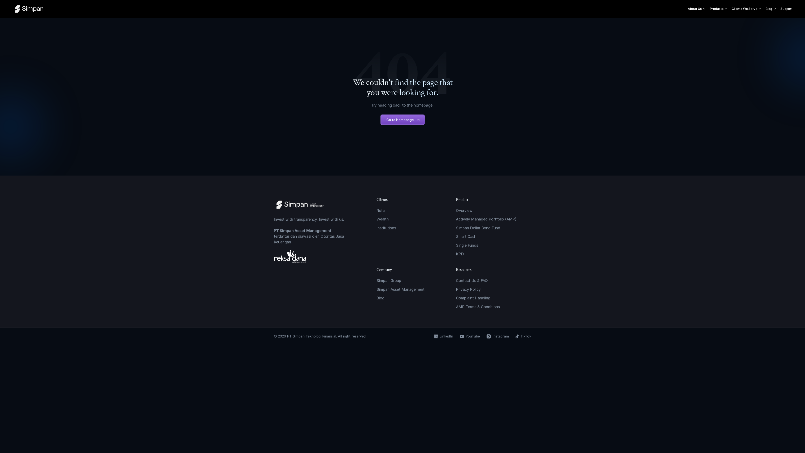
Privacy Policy (468, 289)
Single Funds (467, 245)
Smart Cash (466, 236)
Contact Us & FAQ (472, 280)
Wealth (383, 219)
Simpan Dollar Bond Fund (478, 228)
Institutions (386, 228)
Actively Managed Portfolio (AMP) (486, 219)
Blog (380, 298)
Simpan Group (389, 280)
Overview (464, 210)
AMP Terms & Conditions (478, 306)
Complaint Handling (473, 298)
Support (786, 9)
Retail (381, 210)
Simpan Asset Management (401, 289)
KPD (460, 254)
